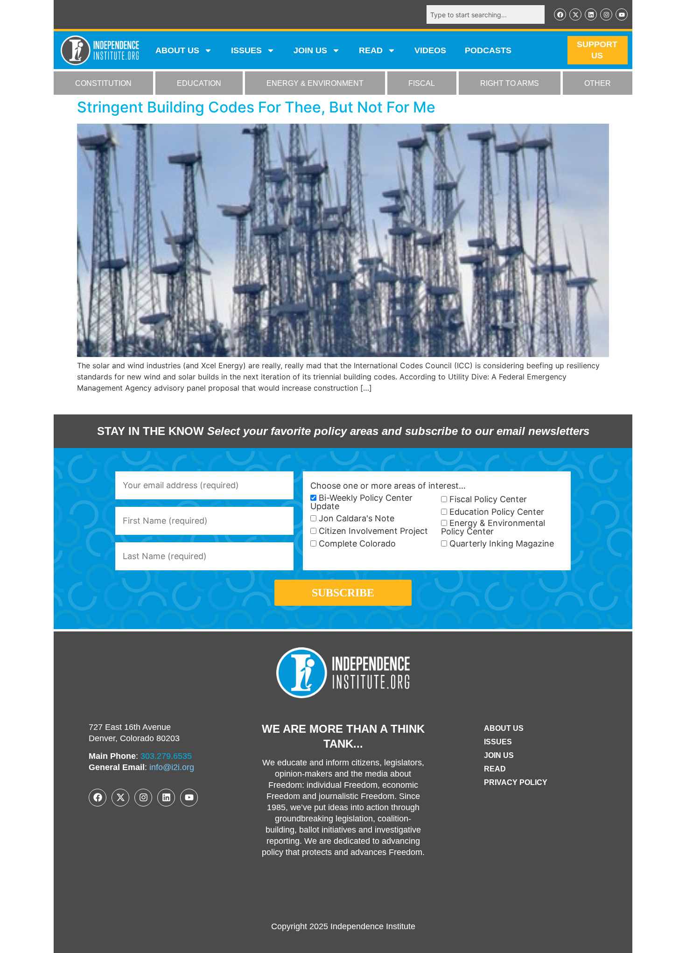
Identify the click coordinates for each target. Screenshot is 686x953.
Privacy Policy (515, 782)
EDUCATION (199, 83)
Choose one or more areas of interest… (388, 486)
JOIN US (310, 50)
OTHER (597, 83)
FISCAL (421, 83)
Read (495, 769)
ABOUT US (177, 50)
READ (371, 50)
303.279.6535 (166, 756)
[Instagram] (606, 14)
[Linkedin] (591, 14)
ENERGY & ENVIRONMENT (315, 83)
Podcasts (488, 50)
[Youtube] (622, 14)
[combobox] (486, 14)
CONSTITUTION (103, 83)
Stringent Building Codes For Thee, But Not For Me (256, 107)
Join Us (499, 755)
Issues (246, 50)
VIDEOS (430, 50)
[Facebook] (560, 14)
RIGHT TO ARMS (509, 83)
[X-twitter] (575, 14)
